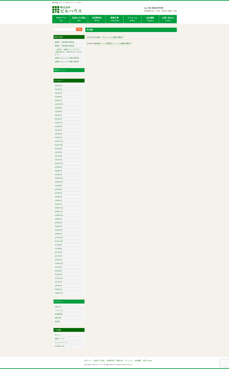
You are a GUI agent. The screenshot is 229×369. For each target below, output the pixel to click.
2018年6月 (58, 219)
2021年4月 (58, 156)
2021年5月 (58, 152)
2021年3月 (58, 160)
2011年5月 (58, 282)
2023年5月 (58, 115)
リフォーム (59, 310)
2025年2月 (58, 89)
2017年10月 (59, 241)
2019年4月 (58, 197)
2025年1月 (58, 93)
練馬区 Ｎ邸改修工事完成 (64, 42)
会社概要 (138, 360)
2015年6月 (58, 274)
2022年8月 (58, 126)
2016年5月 (58, 267)
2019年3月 (58, 200)
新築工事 (58, 318)
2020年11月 (59, 163)
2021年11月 (59, 141)
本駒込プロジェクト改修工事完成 (67, 58)
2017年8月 (58, 249)
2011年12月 (59, 278)
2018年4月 (58, 226)
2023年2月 (58, 119)
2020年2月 (58, 175)
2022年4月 (58, 134)
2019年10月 (59, 182)
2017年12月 (59, 237)
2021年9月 (58, 149)
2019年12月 (59, 178)
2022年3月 (58, 137)
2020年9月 (58, 167)
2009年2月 (58, 289)
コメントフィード (61, 342)
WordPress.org (59, 346)
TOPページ (88, 360)
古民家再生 (59, 314)
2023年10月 (59, 104)
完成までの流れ (99, 360)
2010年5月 (58, 286)
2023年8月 (58, 112)
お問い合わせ (147, 360)
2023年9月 (58, 108)
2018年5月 (58, 223)
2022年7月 (58, 130)
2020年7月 (58, 171)
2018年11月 (59, 212)
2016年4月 (58, 271)
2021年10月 (59, 145)
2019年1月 (58, 204)
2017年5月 (58, 256)
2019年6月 (58, 189)
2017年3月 (58, 260)
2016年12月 (59, 263)
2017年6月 (58, 252)
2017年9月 (58, 245)
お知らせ (58, 307)
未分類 (57, 321)
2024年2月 (58, 100)
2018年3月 (58, 230)
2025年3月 (58, 86)
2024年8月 (58, 97)
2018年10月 (59, 215)
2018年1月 (58, 234)
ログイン (58, 335)
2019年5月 (58, 193)
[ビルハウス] (67, 11)
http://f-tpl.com (127, 364)
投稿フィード (59, 339)
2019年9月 (58, 186)
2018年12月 (59, 208)
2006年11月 (59, 293)
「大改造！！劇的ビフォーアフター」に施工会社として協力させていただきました (68, 52)
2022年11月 (59, 123)
